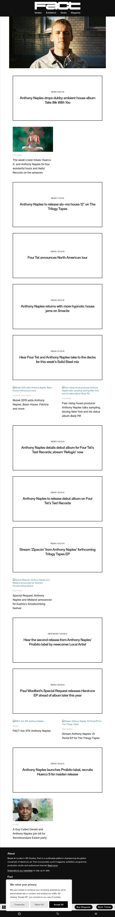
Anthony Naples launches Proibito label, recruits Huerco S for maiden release (57, 771)
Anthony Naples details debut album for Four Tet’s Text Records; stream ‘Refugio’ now (57, 449)
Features (17, 155)
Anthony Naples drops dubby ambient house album (57, 100)
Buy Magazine (83, 907)
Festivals (26, 395)
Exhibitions (51, 12)
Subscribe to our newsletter (20, 870)
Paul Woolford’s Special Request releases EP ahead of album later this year (57, 692)
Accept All (58, 904)
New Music (53, 633)
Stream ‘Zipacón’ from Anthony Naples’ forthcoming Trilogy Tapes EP (57, 551)
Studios (38, 12)
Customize (20, 904)
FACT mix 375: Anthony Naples (32, 730)
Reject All (39, 904)
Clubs (16, 825)
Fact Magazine (57, 6)
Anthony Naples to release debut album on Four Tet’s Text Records (58, 500)
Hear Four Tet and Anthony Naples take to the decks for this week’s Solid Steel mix (57, 359)
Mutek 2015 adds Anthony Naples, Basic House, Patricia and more (31, 404)
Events (16, 395)
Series (64, 12)
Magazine (75, 12)
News (54, 92)
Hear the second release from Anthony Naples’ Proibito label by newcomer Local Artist (58, 641)
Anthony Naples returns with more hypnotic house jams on (57, 308)
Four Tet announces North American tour (57, 257)
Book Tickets (104, 907)
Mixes (15, 726)
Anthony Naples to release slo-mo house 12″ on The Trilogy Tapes (57, 206)
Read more (53, 865)
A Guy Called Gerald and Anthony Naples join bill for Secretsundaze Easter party (30, 833)
